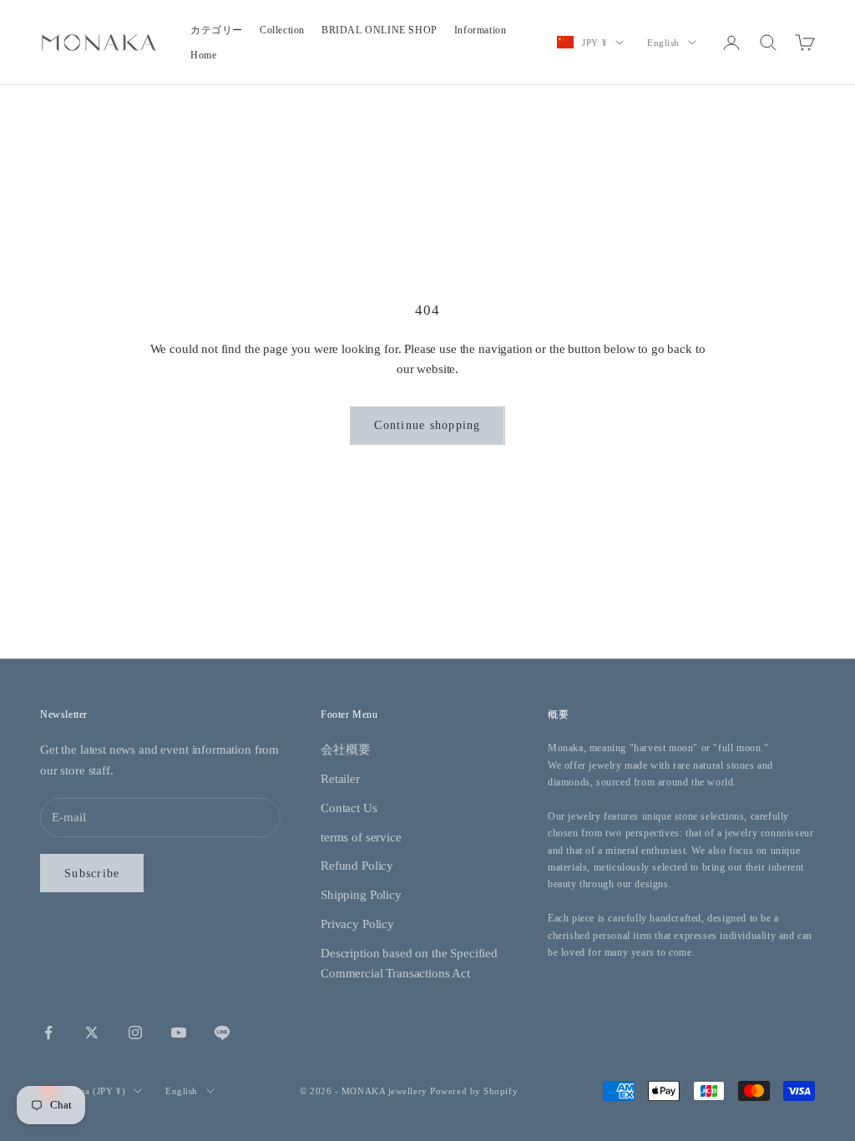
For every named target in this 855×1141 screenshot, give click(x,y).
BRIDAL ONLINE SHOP (379, 30)
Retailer (340, 778)
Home (203, 55)
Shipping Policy (361, 894)
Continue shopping (427, 425)
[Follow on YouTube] (178, 1032)
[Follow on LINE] (222, 1032)
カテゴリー (216, 30)
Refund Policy (357, 865)
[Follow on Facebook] (48, 1032)
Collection (282, 30)
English (663, 43)
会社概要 (345, 749)
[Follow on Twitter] (91, 1032)
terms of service (361, 837)
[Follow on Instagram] (135, 1032)
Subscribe (91, 873)
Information (480, 30)
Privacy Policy (357, 924)
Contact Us (349, 808)
